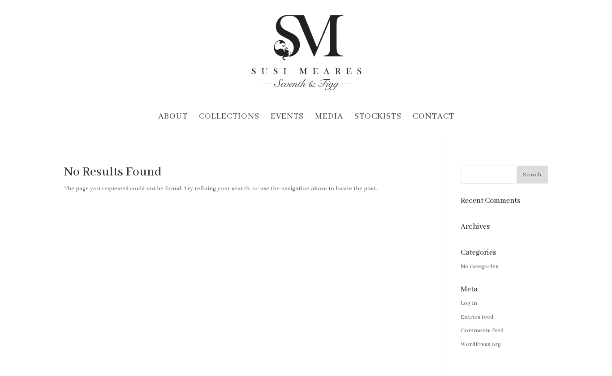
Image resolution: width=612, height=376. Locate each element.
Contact (433, 117)
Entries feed (477, 317)
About (173, 117)
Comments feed (482, 330)
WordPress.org (481, 344)
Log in (469, 303)
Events (287, 117)
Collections (229, 117)
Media (329, 117)
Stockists (377, 117)
